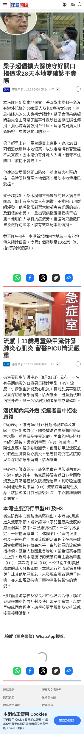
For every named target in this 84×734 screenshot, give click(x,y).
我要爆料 (47, 705)
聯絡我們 (8, 689)
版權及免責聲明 (52, 689)
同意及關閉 (66, 720)
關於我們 (8, 697)
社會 (6, 364)
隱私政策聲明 (11, 705)
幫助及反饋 (49, 697)
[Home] (19, 4)
